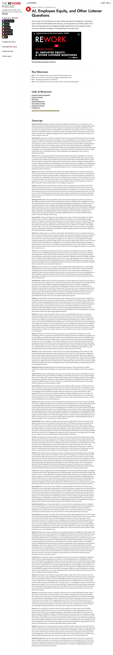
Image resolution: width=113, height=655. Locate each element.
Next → (108, 2)
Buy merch (10, 47)
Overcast (7, 27)
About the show (8, 51)
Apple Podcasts (9, 21)
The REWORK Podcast (38, 101)
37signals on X (36, 108)
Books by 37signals (37, 97)
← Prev (102, 2)
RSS (6, 37)
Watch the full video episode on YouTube (44, 62)
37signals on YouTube (38, 105)
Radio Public (8, 34)
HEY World (35, 99)
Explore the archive (9, 42)
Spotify (7, 24)
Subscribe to (10, 18)
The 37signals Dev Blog (38, 103)
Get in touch (7, 56)
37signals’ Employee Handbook (41, 95)
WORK (11, 5)
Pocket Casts (8, 30)
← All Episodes (31, 2)
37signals (5, 14)
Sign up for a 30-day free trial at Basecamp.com (45, 110)
